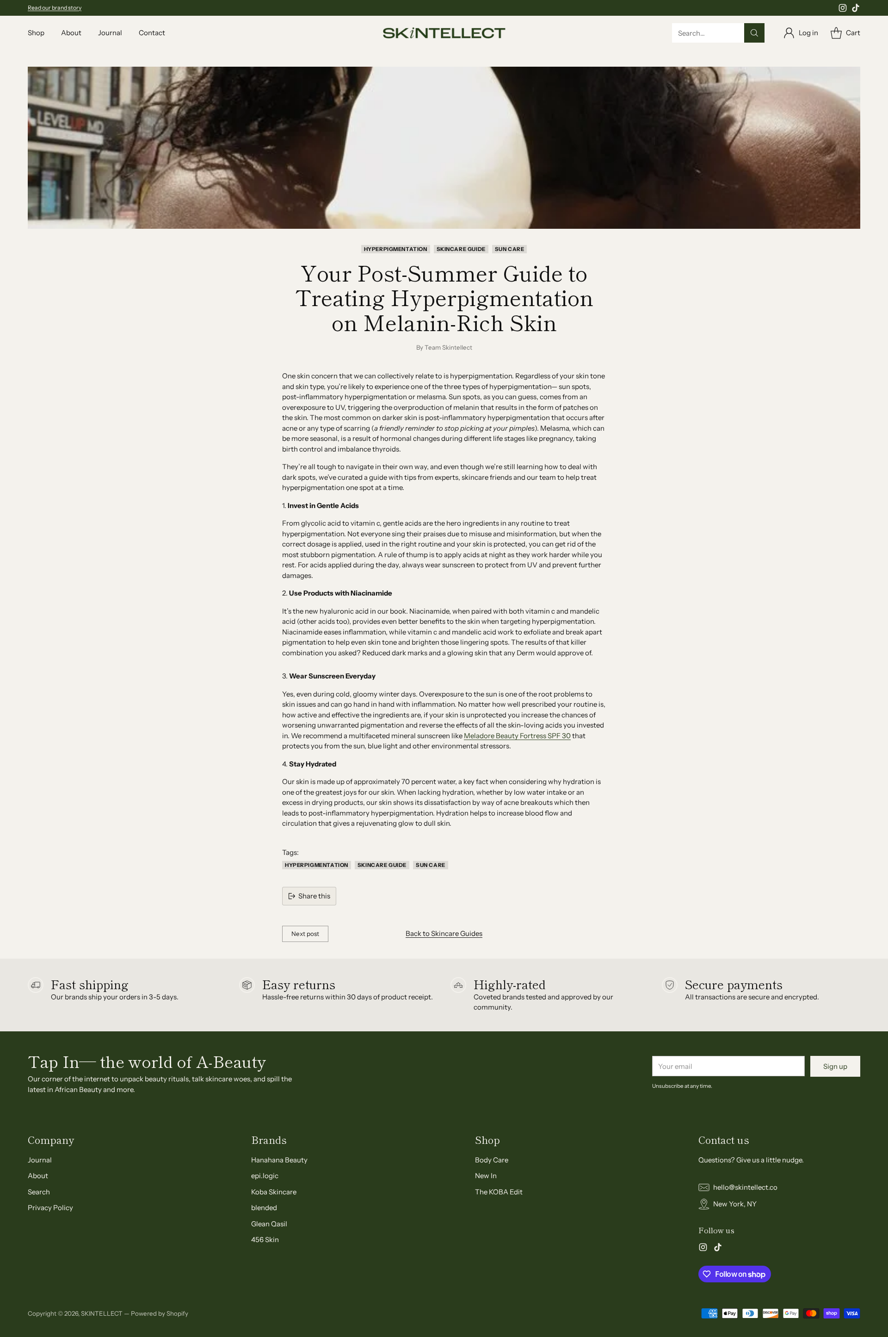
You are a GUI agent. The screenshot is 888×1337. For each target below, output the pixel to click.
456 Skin (265, 1239)
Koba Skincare (273, 1191)
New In (486, 1175)
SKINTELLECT (102, 1313)
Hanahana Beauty (279, 1159)
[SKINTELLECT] (444, 33)
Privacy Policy (50, 1207)
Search (39, 1191)
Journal (40, 1159)
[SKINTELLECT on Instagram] (842, 9)
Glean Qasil (269, 1223)
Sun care (509, 249)
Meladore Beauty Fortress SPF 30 (517, 735)
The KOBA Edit (499, 1191)
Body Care (491, 1159)
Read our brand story (54, 7)
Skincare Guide (461, 249)
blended (264, 1207)
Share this (314, 895)
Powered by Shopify (159, 1313)
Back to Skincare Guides (444, 933)
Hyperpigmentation (395, 249)
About (38, 1175)
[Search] (754, 33)
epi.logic (264, 1175)
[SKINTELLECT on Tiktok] (855, 9)
